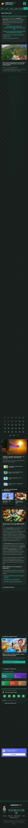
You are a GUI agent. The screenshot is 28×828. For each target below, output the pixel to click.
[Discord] (16, 813)
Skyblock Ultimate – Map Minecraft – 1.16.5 (15, 484)
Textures (21, 8)
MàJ (7, 8)
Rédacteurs (10, 815)
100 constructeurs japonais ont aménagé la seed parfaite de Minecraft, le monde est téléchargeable (14, 64)
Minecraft (10, 532)
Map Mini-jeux (6, 31)
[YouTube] (23, 810)
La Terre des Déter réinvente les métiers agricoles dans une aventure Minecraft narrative (13, 250)
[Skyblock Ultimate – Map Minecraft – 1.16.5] (6, 484)
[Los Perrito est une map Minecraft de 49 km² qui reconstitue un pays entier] (14, 84)
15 (15, 424)
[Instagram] (18, 810)
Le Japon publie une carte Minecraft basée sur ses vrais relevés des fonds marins (14, 156)
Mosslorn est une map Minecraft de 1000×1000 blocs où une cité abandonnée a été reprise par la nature (14, 187)
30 (10, 435)
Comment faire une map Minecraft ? (12, 579)
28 (19, 432)
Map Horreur (13, 31)
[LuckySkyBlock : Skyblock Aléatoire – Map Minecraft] (6, 466)
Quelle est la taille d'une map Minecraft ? (13, 581)
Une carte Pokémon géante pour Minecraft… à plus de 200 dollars (11, 343)
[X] (9, 810)
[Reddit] (15, 810)
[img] (4, 696)
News (2, 8)
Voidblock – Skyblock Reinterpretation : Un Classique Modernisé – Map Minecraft (13, 457)
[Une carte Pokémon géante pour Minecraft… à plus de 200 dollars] (14, 332)
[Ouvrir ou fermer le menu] (24, 3)
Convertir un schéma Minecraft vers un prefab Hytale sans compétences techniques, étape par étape (13, 218)
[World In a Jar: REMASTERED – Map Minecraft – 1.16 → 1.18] (6, 472)
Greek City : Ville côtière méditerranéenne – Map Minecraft (14, 373)
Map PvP (20, 32)
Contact (23, 815)
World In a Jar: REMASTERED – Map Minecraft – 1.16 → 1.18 (15, 473)
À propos (5, 815)
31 (14, 435)
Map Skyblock (19, 31)
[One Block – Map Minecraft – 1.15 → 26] (8, 496)
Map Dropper (13, 27)
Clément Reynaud (7, 67)
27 (15, 432)
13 (8, 424)
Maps (26, 8)
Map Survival (9, 26)
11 (23, 421)
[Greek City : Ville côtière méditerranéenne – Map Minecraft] (14, 362)
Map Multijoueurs (13, 32)
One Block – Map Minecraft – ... (7, 501)
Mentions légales (17, 815)
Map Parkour (19, 27)
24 (5, 432)
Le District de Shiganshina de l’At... (19, 502)
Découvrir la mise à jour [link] (14, 662)
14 (12, 424)
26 (12, 432)
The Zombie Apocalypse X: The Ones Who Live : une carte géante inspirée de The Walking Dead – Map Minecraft (13, 282)
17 (23, 424)
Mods (12, 8)
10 (19, 421)
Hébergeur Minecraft (14, 817)
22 (19, 428)
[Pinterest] (12, 810)
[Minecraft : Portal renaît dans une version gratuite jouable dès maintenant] (14, 301)
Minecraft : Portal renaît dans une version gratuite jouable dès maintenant (14, 312)
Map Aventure (16, 26)
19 (8, 428)
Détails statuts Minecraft (10, 703)
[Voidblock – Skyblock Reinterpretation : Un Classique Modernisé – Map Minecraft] (14, 447)
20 (12, 428)
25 (8, 432)
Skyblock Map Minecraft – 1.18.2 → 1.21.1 (15, 478)
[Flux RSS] (20, 810)
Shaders (16, 8)
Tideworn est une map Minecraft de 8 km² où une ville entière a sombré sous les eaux (14, 125)
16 (19, 424)
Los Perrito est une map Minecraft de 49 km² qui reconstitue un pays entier (13, 95)
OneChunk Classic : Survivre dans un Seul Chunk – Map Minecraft (13, 404)
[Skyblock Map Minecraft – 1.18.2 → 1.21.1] (6, 478)
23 (23, 428)
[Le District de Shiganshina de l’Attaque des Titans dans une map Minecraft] (20, 496)
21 (15, 428)
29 (23, 432)
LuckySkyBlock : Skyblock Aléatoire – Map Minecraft (15, 467)
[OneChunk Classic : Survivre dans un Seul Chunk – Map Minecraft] (14, 393)
